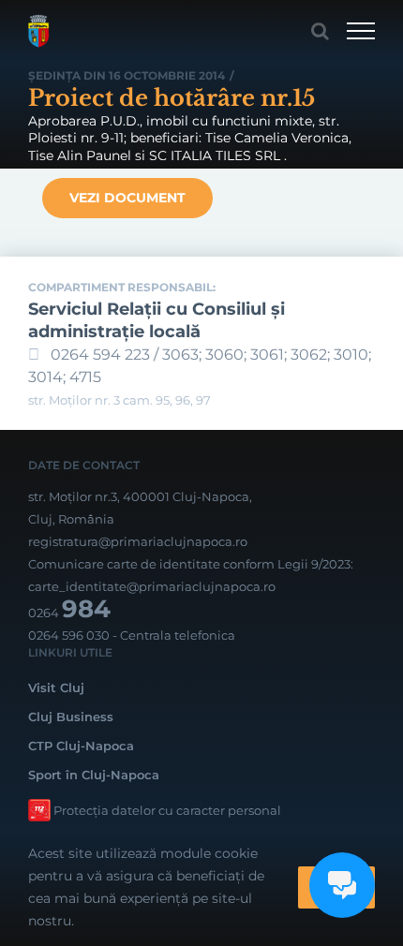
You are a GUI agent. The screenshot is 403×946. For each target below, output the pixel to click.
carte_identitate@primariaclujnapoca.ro (152, 586)
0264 (69, 612)
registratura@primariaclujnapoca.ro (137, 541)
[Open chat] (342, 885)
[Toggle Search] (320, 31)
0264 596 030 (69, 635)
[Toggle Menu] (361, 30)
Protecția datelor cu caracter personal (167, 810)
